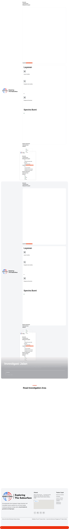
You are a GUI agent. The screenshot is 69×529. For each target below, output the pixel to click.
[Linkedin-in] (38, 513)
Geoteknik (58, 496)
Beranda (24, 156)
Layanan (28, 165)
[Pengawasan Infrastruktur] (25, 98)
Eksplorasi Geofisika (60, 494)
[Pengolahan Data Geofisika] (25, 81)
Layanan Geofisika (27, 74)
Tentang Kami (25, 157)
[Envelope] (43, 513)
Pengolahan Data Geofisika (28, 84)
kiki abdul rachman (32, 521)
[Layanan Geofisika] (25, 71)
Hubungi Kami (25, 172)
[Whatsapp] (35, 513)
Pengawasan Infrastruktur (28, 100)
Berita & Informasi (26, 171)
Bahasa (23, 174)
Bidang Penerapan (26, 158)
